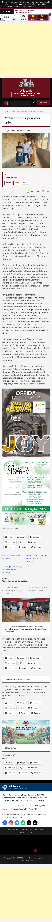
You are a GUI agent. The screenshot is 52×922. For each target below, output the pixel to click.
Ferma (17, 183)
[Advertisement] (26, 49)
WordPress (30, 860)
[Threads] (35, 822)
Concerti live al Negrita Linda (17, 679)
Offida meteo (10, 748)
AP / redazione (24, 131)
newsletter (43, 102)
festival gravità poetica (18, 581)
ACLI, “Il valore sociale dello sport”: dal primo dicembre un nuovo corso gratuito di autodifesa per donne (25, 629)
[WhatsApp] (23, 822)
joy (28, 581)
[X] (29, 822)
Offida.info (26, 90)
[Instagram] (10, 822)
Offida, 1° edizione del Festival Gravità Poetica (36, 559)
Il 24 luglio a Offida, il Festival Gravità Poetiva (12, 570)
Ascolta (8, 183)
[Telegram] (17, 822)
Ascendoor (44, 858)
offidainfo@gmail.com (13, 817)
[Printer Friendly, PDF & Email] (38, 191)
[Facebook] (4, 822)
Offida (4, 578)
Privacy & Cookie (26, 832)
